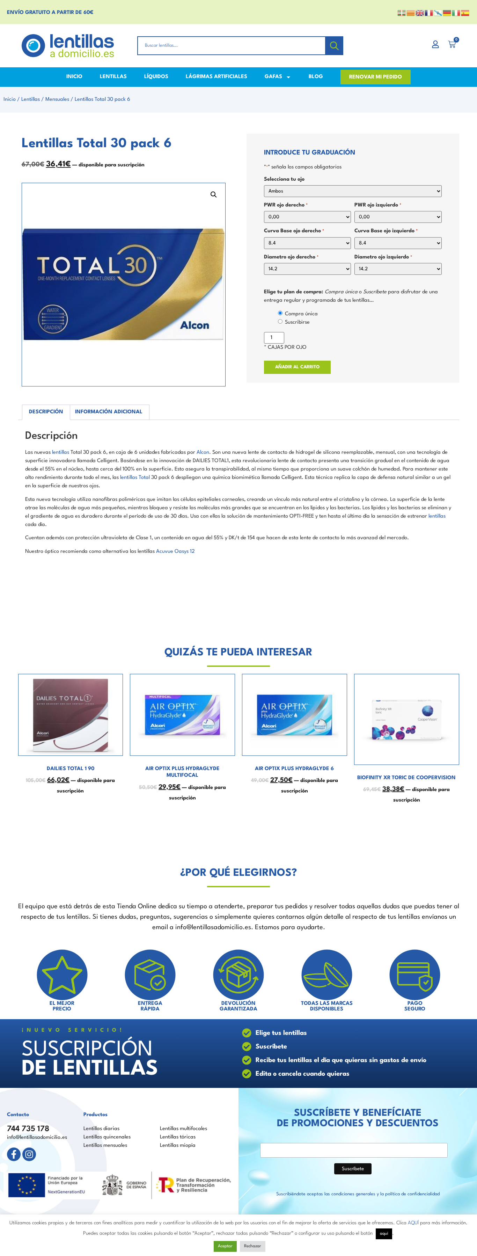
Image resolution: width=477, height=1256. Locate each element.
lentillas (60, 452)
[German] (447, 12)
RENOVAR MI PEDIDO (375, 77)
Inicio (9, 99)
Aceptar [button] (225, 1246)
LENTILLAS (113, 77)
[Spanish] (465, 12)
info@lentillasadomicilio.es (37, 1137)
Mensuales (57, 99)
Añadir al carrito (297, 367)
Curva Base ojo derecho (294, 231)
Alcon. (204, 452)
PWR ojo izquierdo (377, 205)
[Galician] (438, 12)
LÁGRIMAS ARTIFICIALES (216, 77)
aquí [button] (384, 1234)
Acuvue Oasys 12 (175, 551)
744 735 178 (28, 1129)
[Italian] (456, 12)
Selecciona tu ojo (284, 179)
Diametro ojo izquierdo (383, 257)
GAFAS (273, 77)
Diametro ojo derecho (291, 257)
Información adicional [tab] (108, 412)
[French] (429, 12)
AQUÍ (413, 1222)
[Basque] (401, 12)
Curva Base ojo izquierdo (385, 231)
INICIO (74, 77)
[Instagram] (29, 1154)
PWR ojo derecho (285, 205)
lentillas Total (135, 477)
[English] (420, 12)
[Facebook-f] (14, 1154)
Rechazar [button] (252, 1246)
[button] (213, 194)
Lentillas (30, 99)
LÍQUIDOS (156, 77)
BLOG (316, 77)
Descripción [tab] (46, 412)
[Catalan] (411, 12)
